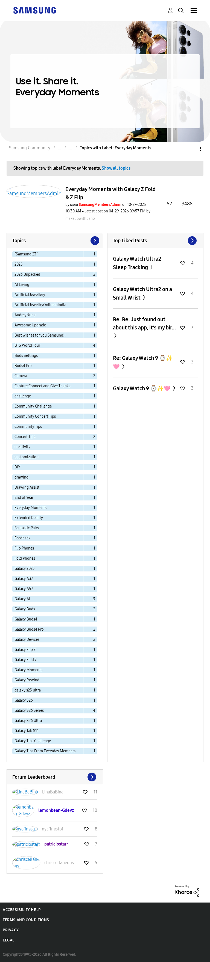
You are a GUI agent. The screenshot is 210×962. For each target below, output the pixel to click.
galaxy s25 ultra (27, 690)
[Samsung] (34, 10)
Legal (8, 940)
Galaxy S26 (23, 700)
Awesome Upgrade (30, 325)
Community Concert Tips (35, 416)
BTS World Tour (27, 345)
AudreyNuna (25, 315)
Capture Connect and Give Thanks (42, 386)
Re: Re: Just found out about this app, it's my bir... (144, 323)
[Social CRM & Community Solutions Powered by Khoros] (187, 890)
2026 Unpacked (27, 274)
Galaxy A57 (23, 589)
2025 (18, 264)
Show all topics (116, 168)
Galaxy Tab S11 (26, 730)
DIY (17, 467)
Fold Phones (24, 558)
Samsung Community (29, 147)
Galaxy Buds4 (25, 619)
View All (155, 240)
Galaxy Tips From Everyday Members (44, 751)
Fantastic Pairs (26, 528)
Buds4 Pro (23, 365)
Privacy (11, 930)
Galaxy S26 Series (29, 710)
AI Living (21, 284)
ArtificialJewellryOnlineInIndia (40, 305)
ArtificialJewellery (29, 294)
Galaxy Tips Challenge (32, 741)
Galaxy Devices (26, 639)
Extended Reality (28, 518)
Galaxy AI (22, 599)
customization (26, 457)
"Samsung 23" (26, 254)
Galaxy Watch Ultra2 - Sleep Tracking (138, 263)
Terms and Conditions (26, 920)
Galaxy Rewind (26, 680)
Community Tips (28, 426)
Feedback (22, 538)
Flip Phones (24, 548)
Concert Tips (24, 436)
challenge (22, 396)
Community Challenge (33, 406)
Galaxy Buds (24, 609)
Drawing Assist (26, 487)
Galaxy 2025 (24, 568)
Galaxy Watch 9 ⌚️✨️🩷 (142, 388)
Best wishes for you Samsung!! (40, 335)
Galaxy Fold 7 (25, 660)
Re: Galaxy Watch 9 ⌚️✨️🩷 (143, 362)
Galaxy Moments (28, 670)
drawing (21, 477)
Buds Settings (26, 355)
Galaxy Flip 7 (25, 649)
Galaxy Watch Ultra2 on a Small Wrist (142, 293)
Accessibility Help (22, 909)
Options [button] (191, 149)
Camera (20, 376)
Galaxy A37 (23, 578)
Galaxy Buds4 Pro (29, 629)
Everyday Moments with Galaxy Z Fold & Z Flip (110, 193)
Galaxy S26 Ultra (28, 720)
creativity (22, 447)
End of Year (23, 497)
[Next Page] (94, 240)
